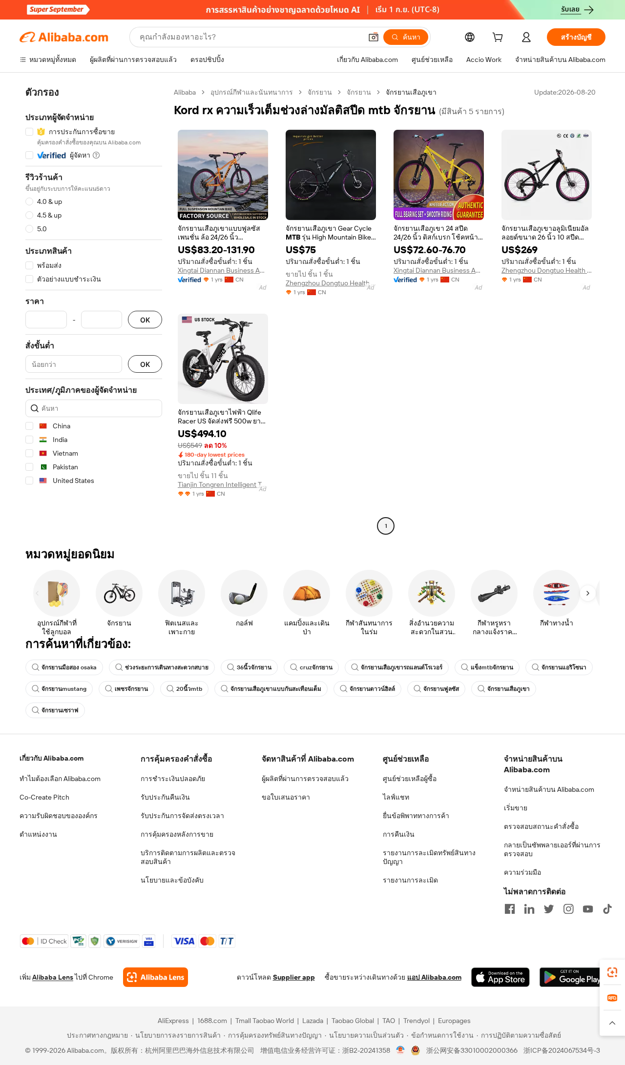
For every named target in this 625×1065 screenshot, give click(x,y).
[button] (373, 37)
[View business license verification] (400, 1050)
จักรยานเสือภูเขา (508, 688)
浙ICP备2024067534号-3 (561, 1050)
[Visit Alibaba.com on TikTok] (607, 909)
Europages (454, 1021)
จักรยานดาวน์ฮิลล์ (372, 688)
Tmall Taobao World (264, 1021)
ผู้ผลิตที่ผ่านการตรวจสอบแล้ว (305, 779)
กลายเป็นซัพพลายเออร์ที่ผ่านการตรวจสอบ (552, 849)
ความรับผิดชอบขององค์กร (59, 816)
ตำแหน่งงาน (38, 834)
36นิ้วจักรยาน (254, 667)
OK (145, 320)
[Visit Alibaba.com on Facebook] (510, 909)
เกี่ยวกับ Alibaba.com (51, 758)
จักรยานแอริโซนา (564, 667)
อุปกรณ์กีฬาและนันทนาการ (251, 92)
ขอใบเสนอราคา (286, 797)
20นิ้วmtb (189, 688)
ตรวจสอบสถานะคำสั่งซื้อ (541, 826)
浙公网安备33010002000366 (472, 1050)
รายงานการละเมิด (410, 880)
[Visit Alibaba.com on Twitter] (549, 909)
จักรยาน (320, 92)
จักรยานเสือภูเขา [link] (411, 92)
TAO (388, 1021)
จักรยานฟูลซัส (441, 688)
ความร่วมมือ (522, 872)
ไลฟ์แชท (396, 797)
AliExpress (173, 1021)
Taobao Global (353, 1021)
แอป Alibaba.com (434, 977)
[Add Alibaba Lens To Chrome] (155, 977)
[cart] (499, 38)
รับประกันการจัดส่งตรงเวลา (182, 816)
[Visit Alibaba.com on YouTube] (588, 909)
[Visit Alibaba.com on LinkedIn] (529, 909)
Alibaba (185, 92)
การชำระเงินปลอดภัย (173, 779)
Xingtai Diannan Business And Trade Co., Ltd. (223, 270)
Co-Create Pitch (44, 797)
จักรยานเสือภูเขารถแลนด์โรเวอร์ (401, 667)
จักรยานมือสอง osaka (69, 667)
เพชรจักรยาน (131, 688)
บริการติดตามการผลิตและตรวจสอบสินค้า (188, 857)
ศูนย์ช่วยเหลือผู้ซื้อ (410, 779)
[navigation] (93, 310)
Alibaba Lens (52, 977)
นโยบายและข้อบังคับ (172, 880)
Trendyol (416, 1021)
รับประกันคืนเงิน (165, 797)
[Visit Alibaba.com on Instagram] (568, 909)
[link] (612, 972)
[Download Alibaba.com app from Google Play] (572, 977)
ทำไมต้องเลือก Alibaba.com (60, 779)
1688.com (212, 1021)
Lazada (312, 1021)
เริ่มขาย (515, 808)
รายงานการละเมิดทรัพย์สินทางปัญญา (429, 857)
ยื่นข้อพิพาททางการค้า (416, 816)
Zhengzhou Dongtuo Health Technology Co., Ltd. (331, 283)
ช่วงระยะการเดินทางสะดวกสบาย (166, 667)
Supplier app (294, 977)
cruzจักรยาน (316, 667)
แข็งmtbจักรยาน (492, 667)
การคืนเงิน (399, 834)
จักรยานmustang (64, 688)
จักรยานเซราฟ (60, 710)
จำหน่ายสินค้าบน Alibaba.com (549, 789)
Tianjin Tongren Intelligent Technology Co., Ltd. (223, 484)
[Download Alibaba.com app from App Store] (500, 977)
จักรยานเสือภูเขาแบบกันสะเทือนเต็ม (275, 688)
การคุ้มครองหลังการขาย (177, 834)
